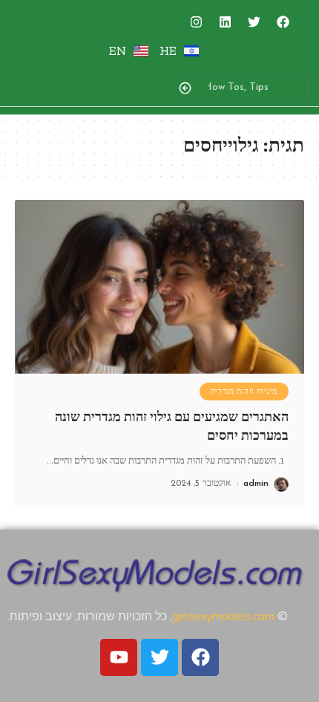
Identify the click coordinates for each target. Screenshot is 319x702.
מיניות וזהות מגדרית (244, 391)
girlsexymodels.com (223, 616)
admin (256, 483)
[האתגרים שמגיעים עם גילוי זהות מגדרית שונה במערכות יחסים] (159, 287)
